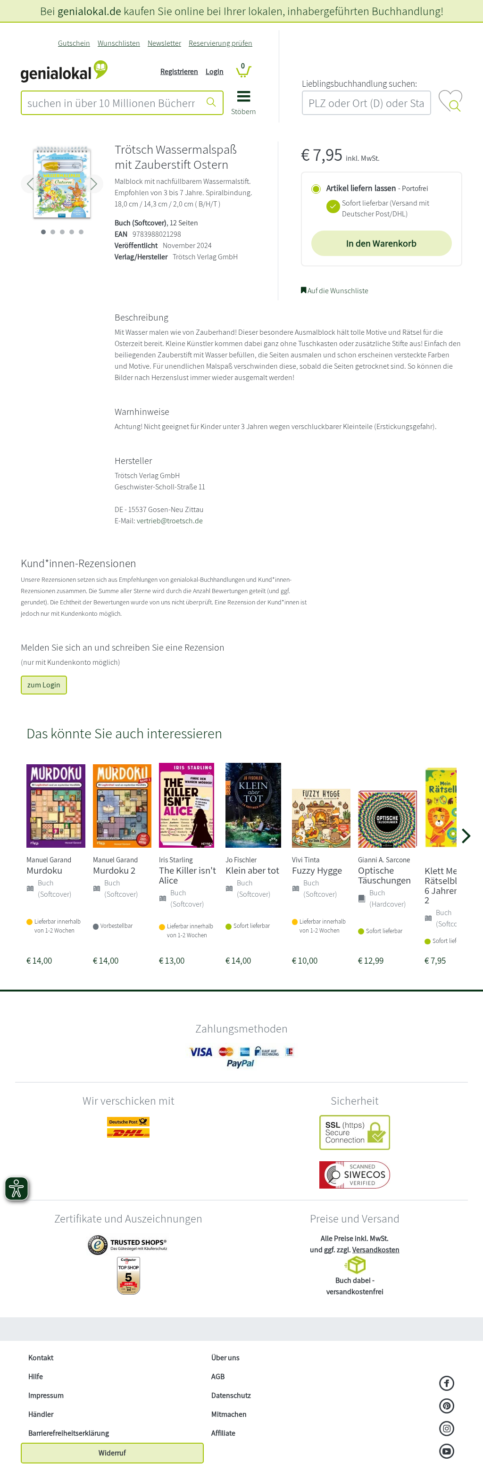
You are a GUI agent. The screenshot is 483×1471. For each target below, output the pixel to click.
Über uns (225, 1358)
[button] (243, 106)
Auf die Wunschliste (337, 291)
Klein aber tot (252, 870)
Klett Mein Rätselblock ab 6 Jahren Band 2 (454, 885)
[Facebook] (447, 1384)
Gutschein (74, 43)
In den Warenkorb (381, 243)
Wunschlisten (119, 43)
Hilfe (35, 1376)
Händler (40, 1414)
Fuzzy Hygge (317, 870)
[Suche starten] (211, 102)
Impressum (46, 1395)
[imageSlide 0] (43, 232)
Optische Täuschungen (384, 875)
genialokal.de (89, 10)
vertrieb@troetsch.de (170, 521)
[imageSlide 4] (81, 232)
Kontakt (40, 1358)
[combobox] (111, 102)
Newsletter (164, 43)
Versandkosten (376, 1250)
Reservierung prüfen (220, 43)
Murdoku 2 (114, 870)
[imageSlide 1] (52, 232)
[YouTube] (447, 1452)
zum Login (43, 685)
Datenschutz (231, 1395)
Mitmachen (229, 1414)
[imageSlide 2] (62, 232)
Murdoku (44, 870)
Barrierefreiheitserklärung (68, 1433)
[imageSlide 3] (71, 232)
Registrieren (179, 71)
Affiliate (223, 1433)
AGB (218, 1376)
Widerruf (112, 1453)
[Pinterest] (447, 1407)
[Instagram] (447, 1429)
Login (215, 71)
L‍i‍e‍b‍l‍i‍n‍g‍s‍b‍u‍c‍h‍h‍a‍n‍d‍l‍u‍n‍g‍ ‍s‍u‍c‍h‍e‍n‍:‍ (359, 83)
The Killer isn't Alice (187, 875)
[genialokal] (64, 71)
